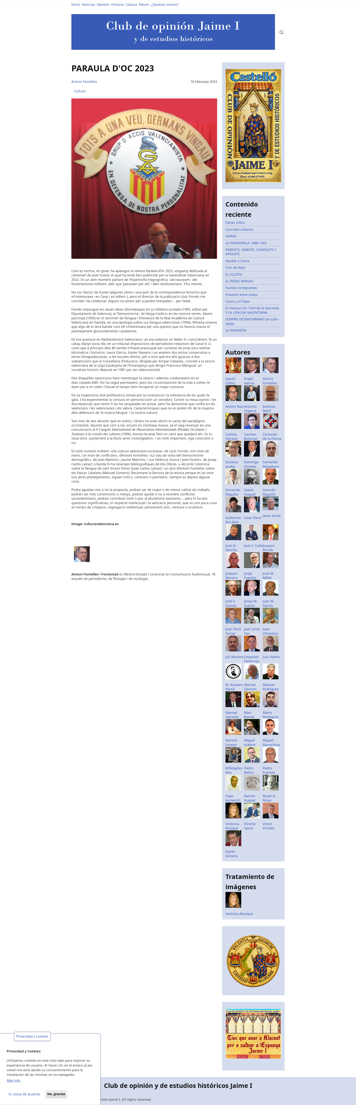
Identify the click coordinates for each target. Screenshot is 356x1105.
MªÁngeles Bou (233, 770)
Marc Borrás (249, 714)
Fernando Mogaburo (271, 464)
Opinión (103, 4)
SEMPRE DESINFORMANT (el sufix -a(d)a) (252, 321)
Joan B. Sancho (231, 547)
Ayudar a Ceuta (237, 261)
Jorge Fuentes (250, 575)
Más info (13, 1080)
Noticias (88, 4)
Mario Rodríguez (270, 714)
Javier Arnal (272, 515)
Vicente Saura (250, 826)
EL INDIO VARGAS (239, 281)
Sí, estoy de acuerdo (24, 1094)
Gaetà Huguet (250, 492)
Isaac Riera (252, 517)
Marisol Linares (231, 742)
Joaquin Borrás (269, 547)
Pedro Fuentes (269, 770)
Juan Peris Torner (233, 631)
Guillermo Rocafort (233, 519)
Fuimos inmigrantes (241, 287)
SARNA (230, 236)
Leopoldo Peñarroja (251, 659)
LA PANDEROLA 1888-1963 (246, 243)
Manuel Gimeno (250, 686)
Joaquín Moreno (231, 575)
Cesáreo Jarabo (231, 464)
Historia (117, 4)
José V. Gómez (230, 603)
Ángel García (249, 380)
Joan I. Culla (253, 545)
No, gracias (56, 1094)
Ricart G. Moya (269, 798)
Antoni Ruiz (234, 406)
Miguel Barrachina (271, 742)
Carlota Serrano (231, 436)
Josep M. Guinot (250, 603)
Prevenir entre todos (241, 294)
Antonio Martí (269, 408)
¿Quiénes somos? (165, 4)
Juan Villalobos (270, 631)
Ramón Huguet (250, 798)
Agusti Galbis (230, 380)
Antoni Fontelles (84, 81)
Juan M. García (268, 603)
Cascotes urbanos (239, 229)
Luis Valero (271, 657)
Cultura (131, 4)
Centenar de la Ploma (272, 436)
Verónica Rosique (232, 826)
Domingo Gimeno (251, 464)
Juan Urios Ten (252, 631)
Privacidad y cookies (32, 1036)
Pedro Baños (249, 770)
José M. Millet (268, 575)
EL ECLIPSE (233, 274)
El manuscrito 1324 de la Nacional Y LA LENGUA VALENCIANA (252, 310)
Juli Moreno (234, 657)
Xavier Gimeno (231, 853)
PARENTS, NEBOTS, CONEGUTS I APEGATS (250, 251)
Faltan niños (235, 222)
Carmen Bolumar (251, 436)
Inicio (75, 4)
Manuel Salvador (232, 714)
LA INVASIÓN (235, 330)
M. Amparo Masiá (234, 686)
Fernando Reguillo (232, 492)
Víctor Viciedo (268, 826)
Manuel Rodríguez (270, 686)
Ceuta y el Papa (237, 301)
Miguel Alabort (250, 742)
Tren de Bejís (235, 267)
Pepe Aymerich (232, 798)
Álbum (144, 4)
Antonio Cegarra (250, 408)
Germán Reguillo (269, 492)
